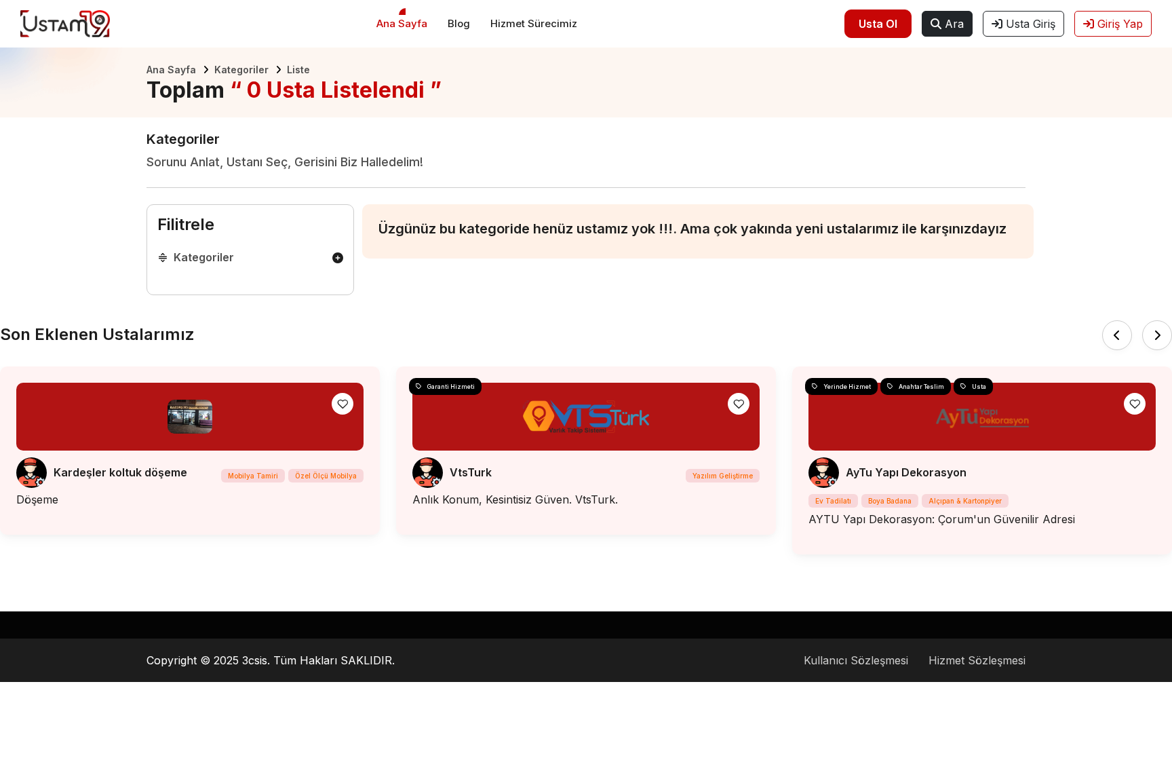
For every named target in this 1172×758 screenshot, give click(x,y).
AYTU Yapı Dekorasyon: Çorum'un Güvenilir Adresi (941, 519)
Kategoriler (241, 69)
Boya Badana (890, 501)
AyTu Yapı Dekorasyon (906, 472)
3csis (254, 660)
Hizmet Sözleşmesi (977, 660)
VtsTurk (471, 472)
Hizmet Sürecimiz (533, 23)
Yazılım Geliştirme (722, 476)
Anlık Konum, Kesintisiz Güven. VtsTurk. (515, 499)
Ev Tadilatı (833, 501)
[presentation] (1117, 335)
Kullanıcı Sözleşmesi (856, 660)
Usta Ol (878, 24)
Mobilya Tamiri (253, 476)
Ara (952, 24)
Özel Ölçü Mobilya (326, 476)
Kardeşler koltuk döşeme (120, 472)
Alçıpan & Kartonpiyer (965, 501)
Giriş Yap (1118, 24)
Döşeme (37, 499)
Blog (459, 23)
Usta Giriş (1028, 24)
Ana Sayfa (401, 23)
